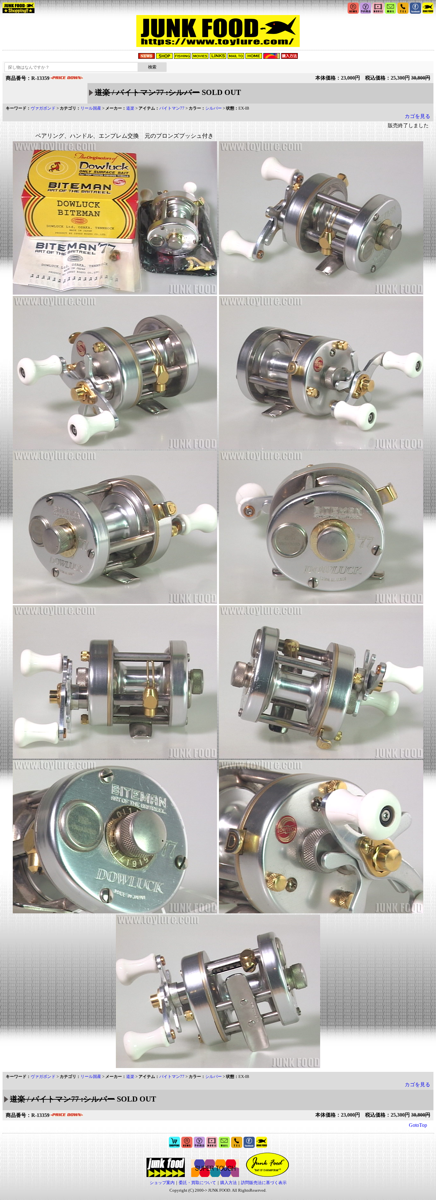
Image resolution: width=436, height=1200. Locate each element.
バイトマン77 (171, 108)
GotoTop (418, 1125)
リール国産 (90, 108)
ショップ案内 (162, 1182)
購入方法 (228, 1182)
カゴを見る (417, 116)
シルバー (213, 108)
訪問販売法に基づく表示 (264, 1182)
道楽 (130, 108)
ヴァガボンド (43, 108)
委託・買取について (197, 1182)
